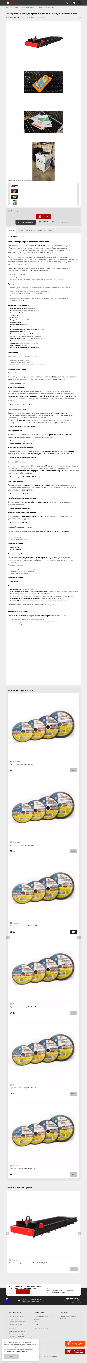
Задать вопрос (64, 1321)
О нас (36, 1324)
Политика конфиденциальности (41, 1328)
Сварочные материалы (16, 1336)
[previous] (7, 1233)
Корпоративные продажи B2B (43, 1316)
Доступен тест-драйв (46, 222)
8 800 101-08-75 (73, 1298)
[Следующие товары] (79, 937)
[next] (79, 1233)
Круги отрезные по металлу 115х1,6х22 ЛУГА (24, 926)
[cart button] (74, 3)
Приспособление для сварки (18, 1322)
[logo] (11, 1300)
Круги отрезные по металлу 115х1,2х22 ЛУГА (24, 845)
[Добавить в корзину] (73, 932)
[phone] (67, 3)
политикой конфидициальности (56, 1292)
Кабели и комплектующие (17, 1331)
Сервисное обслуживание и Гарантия (68, 1317)
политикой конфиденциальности (15, 1351)
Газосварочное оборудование (18, 1334)
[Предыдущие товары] (8, 937)
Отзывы (20, 230)
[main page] (12, 3)
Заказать (23, 1292)
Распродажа (78, 1344)
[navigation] (79, 3)
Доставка (32, 230)
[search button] (70, 3)
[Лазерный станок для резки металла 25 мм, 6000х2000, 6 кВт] (43, 42)
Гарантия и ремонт (46, 230)
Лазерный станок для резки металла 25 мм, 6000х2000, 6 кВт (28, 1263)
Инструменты (13, 1319)
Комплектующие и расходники (15, 1328)
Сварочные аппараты (16, 1316)
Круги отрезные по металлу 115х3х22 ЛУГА (23, 1168)
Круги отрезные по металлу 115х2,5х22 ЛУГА (24, 1088)
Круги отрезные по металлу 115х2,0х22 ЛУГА (24, 1007)
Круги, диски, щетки (15, 1324)
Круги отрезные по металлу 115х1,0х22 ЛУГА (24, 764)
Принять (11, 1356)
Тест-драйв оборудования (77, 1351)
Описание (11, 230)
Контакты (37, 1322)
